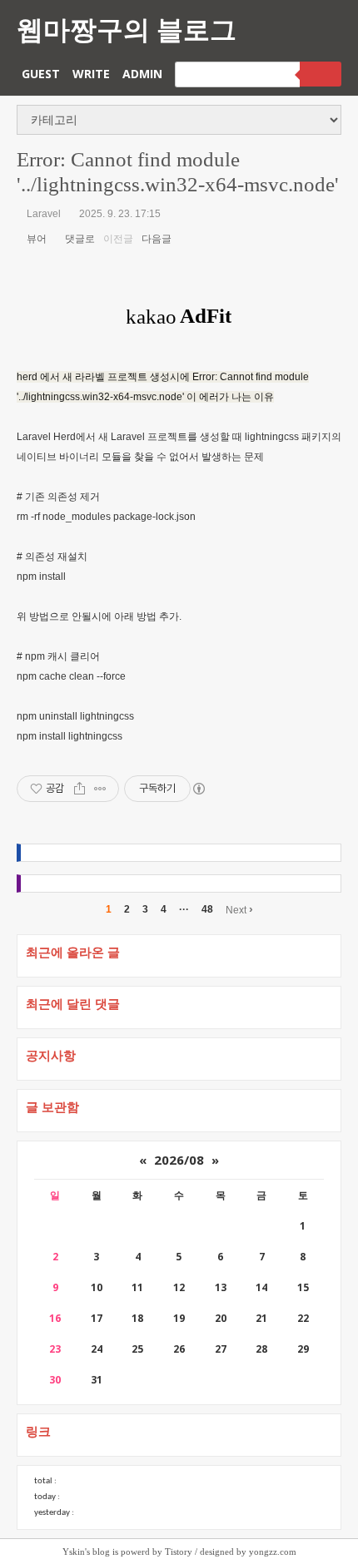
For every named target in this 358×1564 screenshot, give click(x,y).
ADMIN (142, 74)
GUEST (41, 74)
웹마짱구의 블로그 (126, 29)
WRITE (91, 74)
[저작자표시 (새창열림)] (198, 788)
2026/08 (179, 1159)
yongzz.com (272, 1552)
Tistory (178, 1552)
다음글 (158, 239)
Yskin (73, 1552)
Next (239, 909)
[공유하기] (79, 788)
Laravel (44, 214)
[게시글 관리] (100, 788)
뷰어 (35, 239)
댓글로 (78, 239)
